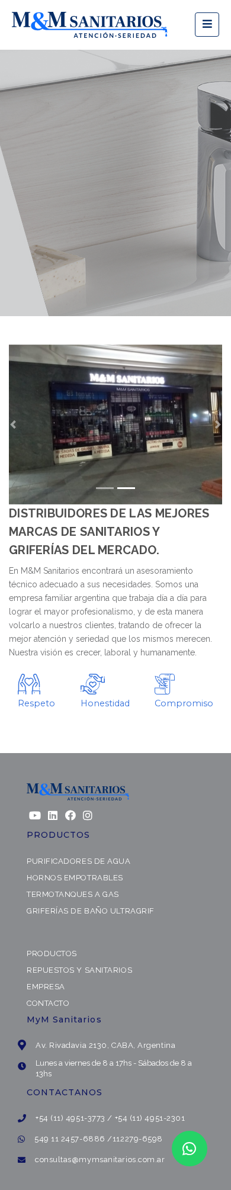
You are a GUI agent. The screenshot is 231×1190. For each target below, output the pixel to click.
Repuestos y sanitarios (79, 970)
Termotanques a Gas (73, 894)
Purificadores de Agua (79, 861)
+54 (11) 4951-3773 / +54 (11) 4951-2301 (110, 1118)
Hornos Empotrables (75, 877)
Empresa (46, 986)
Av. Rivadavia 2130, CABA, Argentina (105, 1045)
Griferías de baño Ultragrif (91, 910)
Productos (52, 953)
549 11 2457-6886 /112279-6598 (98, 1138)
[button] (13, 424)
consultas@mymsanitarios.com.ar (100, 1159)
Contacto (48, 1003)
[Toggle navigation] (207, 24)
